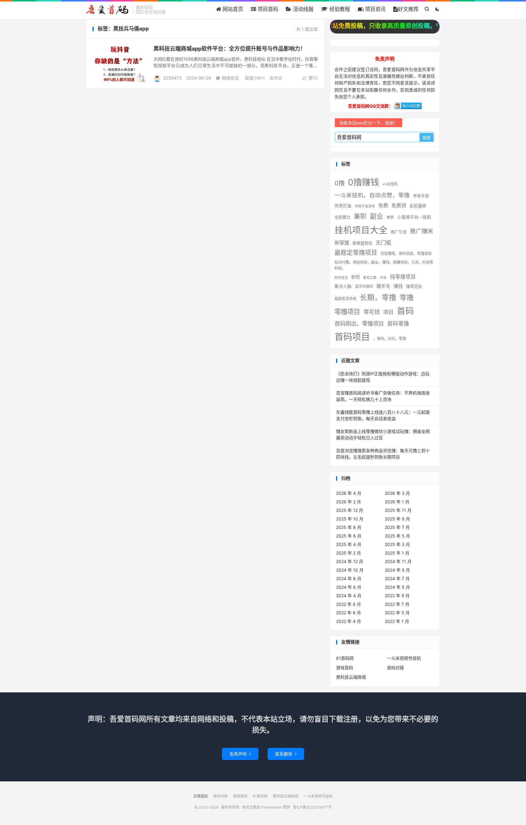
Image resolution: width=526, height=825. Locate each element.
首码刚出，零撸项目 (359, 323)
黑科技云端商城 (351, 677)
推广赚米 (421, 231)
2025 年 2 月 (348, 552)
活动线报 (302, 9)
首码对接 (395, 667)
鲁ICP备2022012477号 (312, 807)
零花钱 (371, 312)
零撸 (407, 297)
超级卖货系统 (345, 298)
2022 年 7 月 (397, 604)
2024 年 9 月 (397, 570)
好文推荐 (408, 9)
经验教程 (339, 9)
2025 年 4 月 (348, 544)
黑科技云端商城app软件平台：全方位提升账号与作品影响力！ (229, 48)
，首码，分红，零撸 (389, 338)
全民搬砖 (417, 205)
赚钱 (398, 286)
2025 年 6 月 (348, 535)
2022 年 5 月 (397, 612)
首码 (405, 311)
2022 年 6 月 (348, 612)
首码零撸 (398, 323)
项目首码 (267, 9)
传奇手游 (421, 195)
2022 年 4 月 (348, 621)
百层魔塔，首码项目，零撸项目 (406, 253)
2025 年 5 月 (397, 535)
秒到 (355, 277)
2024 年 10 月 (349, 570)
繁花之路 (370, 278)
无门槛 (383, 242)
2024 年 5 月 (397, 587)
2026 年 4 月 (348, 493)
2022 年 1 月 (397, 621)
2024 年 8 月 (348, 578)
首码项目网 (107, 9)
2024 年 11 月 (398, 561)
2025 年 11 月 (398, 510)
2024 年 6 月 (348, 587)
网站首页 (232, 9)
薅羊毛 (383, 286)
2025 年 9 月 (397, 518)
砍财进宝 (341, 278)
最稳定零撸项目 (356, 252)
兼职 (360, 216)
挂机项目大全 (361, 230)
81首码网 (345, 658)
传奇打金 (343, 205)
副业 (376, 216)
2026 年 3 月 (397, 493)
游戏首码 (344, 667)
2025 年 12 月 (349, 510)
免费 (383, 205)
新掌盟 (342, 243)
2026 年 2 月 (348, 501)
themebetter (271, 807)
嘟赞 (390, 217)
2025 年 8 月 (348, 527)
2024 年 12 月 (349, 561)
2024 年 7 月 (397, 578)
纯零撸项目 (403, 277)
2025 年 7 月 (397, 527)
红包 (383, 278)
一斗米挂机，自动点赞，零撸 (372, 195)
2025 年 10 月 (349, 518)
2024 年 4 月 (348, 595)
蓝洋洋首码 (364, 286)
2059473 (172, 77)
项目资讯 (374, 9)
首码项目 (352, 336)
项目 (388, 312)
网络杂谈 (227, 77)
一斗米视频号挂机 (404, 658)
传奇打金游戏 (365, 206)
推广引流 (399, 232)
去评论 (275, 77)
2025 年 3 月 (397, 544)
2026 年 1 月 (397, 501)
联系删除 (285, 753)
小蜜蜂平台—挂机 (414, 217)
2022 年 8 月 (348, 604)
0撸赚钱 (363, 182)
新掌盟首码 (362, 243)
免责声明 (240, 753)
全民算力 (342, 217)
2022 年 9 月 (397, 595)
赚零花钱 (414, 286)
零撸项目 (347, 312)
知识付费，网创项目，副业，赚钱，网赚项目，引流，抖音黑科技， (384, 265)
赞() (310, 77)
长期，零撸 (378, 297)
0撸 (340, 183)
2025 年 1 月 (397, 552)
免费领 (398, 205)
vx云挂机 (390, 184)
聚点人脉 (343, 286)
